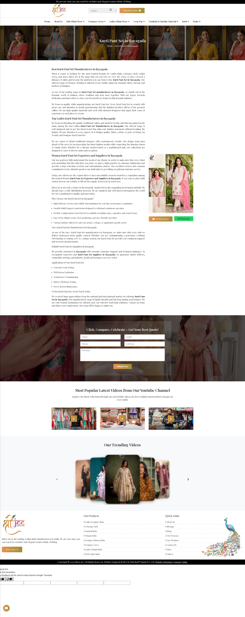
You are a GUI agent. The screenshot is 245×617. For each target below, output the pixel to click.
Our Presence (172, 535)
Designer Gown (96, 21)
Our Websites (172, 540)
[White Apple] (74, 418)
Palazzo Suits (91, 535)
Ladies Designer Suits (94, 522)
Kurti (184, 21)
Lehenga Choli (91, 526)
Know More (11, 549)
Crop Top (138, 21)
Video (169, 549)
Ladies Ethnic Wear (118, 21)
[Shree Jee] (59, 10)
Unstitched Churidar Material (163, 21)
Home (47, 21)
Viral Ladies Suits (92, 554)
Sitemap (170, 526)
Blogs (169, 531)
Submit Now (122, 366)
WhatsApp (185, 218)
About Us (58, 21)
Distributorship (130, 10)
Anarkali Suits (91, 531)
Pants (196, 21)
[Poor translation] (9, 579)
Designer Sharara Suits (95, 540)
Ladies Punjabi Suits (93, 549)
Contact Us (171, 545)
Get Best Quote (162, 219)
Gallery (169, 554)
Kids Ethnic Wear (74, 21)
